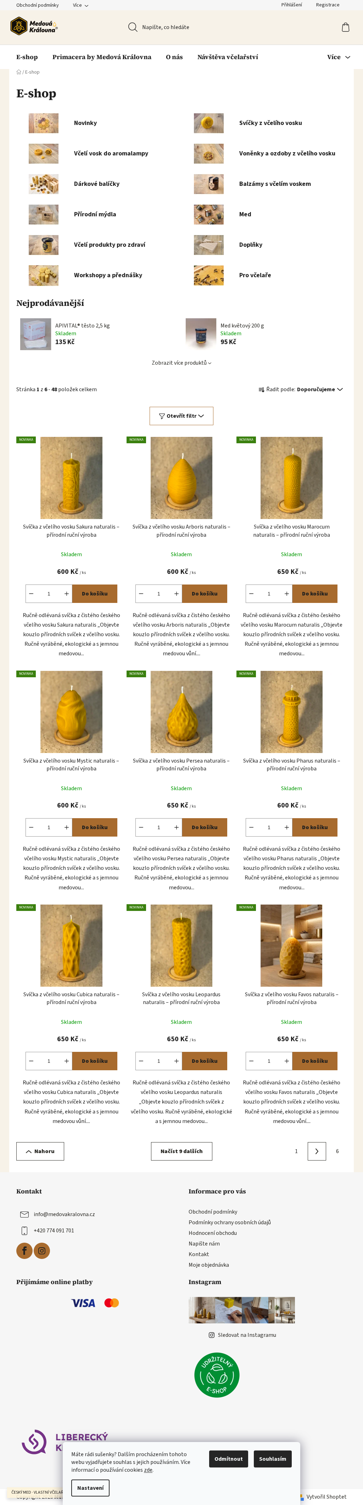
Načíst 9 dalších (182, 1151)
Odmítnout (228, 1459)
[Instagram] (42, 1251)
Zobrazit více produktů (179, 363)
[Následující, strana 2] (317, 1151)
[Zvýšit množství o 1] (66, 594)
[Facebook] (24, 1251)
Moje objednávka (209, 1265)
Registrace (328, 4)
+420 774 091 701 (54, 1231)
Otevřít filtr (181, 416)
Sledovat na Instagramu (247, 1335)
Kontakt (199, 1254)
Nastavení (90, 1488)
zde (148, 1470)
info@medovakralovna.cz (64, 1214)
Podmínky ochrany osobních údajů (230, 1222)
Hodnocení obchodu (213, 1233)
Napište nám (204, 1244)
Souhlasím (272, 1459)
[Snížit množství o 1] (31, 594)
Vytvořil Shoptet (327, 1497)
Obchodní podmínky (37, 5)
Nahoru (44, 1151)
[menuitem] (27, 57)
